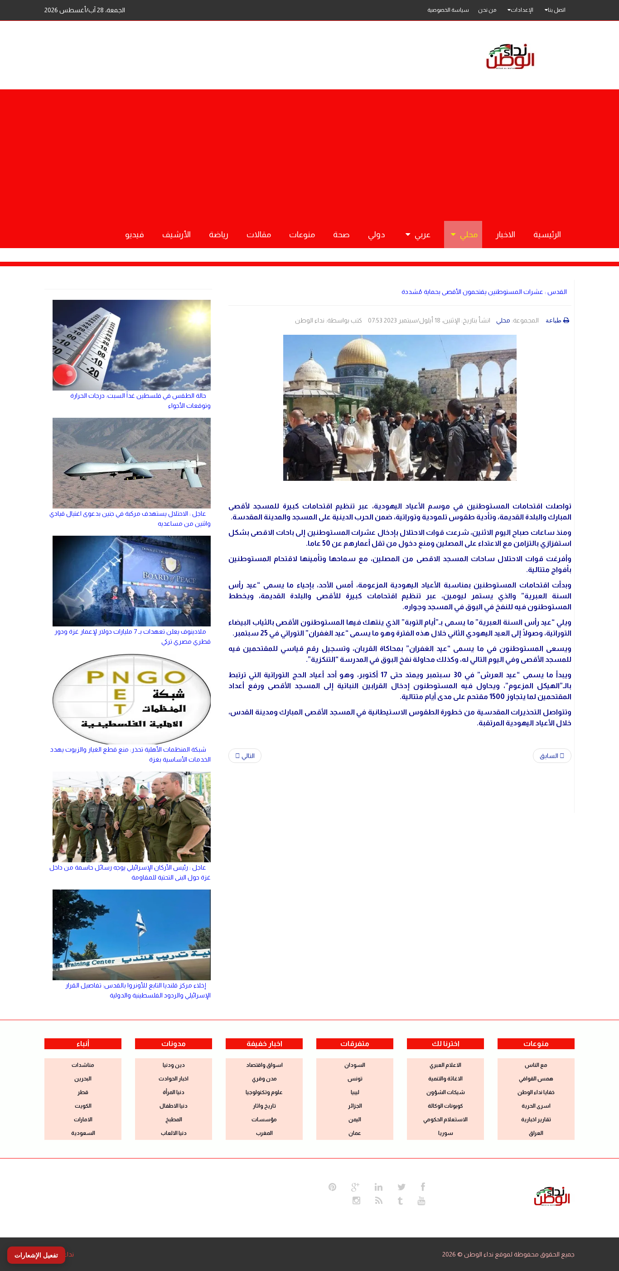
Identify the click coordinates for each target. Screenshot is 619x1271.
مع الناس (536, 1065)
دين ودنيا (174, 1065)
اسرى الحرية (536, 1106)
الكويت (83, 1106)
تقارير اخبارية (536, 1119)
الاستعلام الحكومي (445, 1119)
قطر (82, 1092)
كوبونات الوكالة (445, 1106)
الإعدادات (522, 10)
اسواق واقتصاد (264, 1065)
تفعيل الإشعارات (36, 1255)
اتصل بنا (557, 10)
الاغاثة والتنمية (445, 1078)
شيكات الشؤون (445, 1092)
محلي (503, 320)
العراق (536, 1133)
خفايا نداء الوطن (536, 1092)
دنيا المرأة (173, 1092)
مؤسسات (264, 1119)
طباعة (553, 320)
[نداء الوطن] (552, 1195)
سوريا (445, 1133)
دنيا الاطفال (174, 1106)
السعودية (83, 1133)
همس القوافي (536, 1078)
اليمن (354, 1119)
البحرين (83, 1078)
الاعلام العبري (445, 1065)
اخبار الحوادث (174, 1078)
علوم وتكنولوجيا (264, 1092)
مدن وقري (264, 1078)
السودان (354, 1065)
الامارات (83, 1119)
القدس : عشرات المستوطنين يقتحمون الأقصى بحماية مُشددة (484, 291)
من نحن (487, 10)
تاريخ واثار (264, 1106)
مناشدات (83, 1065)
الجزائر (355, 1106)
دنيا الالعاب (174, 1133)
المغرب (264, 1133)
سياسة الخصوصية (448, 10)
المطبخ (173, 1119)
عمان (354, 1133)
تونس (355, 1078)
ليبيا (355, 1092)
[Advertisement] (309, 152)
